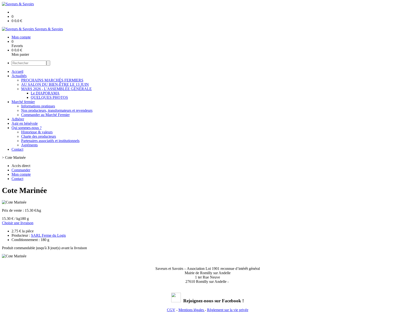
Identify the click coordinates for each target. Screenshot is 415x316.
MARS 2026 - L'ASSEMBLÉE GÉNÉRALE (56, 89)
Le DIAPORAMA (45, 93)
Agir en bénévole (25, 123)
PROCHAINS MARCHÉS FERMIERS (52, 80)
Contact (17, 149)
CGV (171, 310)
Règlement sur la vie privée (227, 310)
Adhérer (18, 119)
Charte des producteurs (38, 136)
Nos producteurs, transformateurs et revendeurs (56, 110)
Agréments (29, 145)
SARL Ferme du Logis (48, 235)
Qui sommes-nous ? (27, 128)
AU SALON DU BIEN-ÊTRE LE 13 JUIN (55, 84)
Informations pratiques (38, 106)
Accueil (17, 71)
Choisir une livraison (17, 223)
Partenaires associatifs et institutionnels (50, 141)
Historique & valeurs (37, 132)
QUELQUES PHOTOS (49, 97)
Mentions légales (191, 310)
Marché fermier (23, 102)
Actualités (19, 76)
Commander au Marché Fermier (45, 115)
